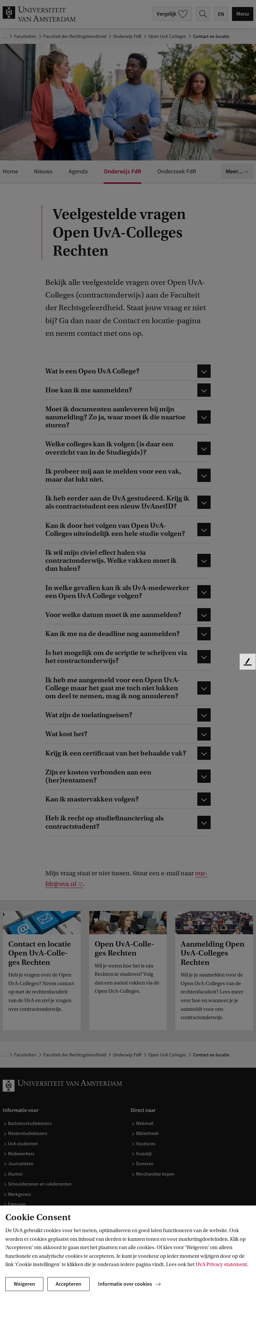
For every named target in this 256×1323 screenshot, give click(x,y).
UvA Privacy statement (221, 1264)
